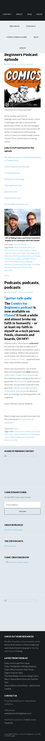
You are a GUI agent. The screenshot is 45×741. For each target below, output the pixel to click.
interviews (24, 434)
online (18, 259)
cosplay (33, 250)
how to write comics (12, 644)
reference (8, 264)
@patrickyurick (10, 191)
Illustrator (8, 256)
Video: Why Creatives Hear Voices (19, 669)
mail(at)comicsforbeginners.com (17, 713)
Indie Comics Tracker (12, 434)
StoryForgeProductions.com (16, 204)
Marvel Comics (10, 259)
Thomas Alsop (27, 267)
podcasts (7, 440)
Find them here (10, 546)
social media (17, 264)
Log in (13, 736)
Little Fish (16, 256)
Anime (30, 247)
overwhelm (25, 259)
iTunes (9, 315)
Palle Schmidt (15, 437)
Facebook (8, 723)
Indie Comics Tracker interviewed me (19, 375)
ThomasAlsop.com (12, 173)
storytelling (35, 264)
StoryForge (26, 264)
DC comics (13, 253)
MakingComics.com (12, 198)
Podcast (17, 244)
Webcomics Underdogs (14, 179)
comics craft (18, 431)
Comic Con (14, 250)
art (34, 247)
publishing (28, 261)
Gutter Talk (25, 253)
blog (20, 651)
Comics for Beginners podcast (18, 305)
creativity (27, 431)
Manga (37, 256)
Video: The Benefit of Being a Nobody (20, 666)
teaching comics (15, 267)
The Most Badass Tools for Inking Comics (21, 676)
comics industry (24, 250)
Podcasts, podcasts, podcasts (21, 285)
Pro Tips (24, 244)
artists (6, 250)
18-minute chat (20, 381)
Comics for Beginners (22, 4)
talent (6, 267)
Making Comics (19, 388)
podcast (21, 261)
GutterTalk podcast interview (16, 166)
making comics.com (27, 256)
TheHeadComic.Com (13, 185)
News (16, 429)
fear (18, 253)
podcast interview (27, 437)
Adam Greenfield (20, 247)
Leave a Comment (26, 64)
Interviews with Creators (13, 530)
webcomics (8, 270)
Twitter (27, 719)
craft (6, 253)
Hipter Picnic (35, 253)
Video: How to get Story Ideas (17, 663)
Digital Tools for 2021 (13, 673)
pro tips (15, 440)
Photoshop (14, 261)
